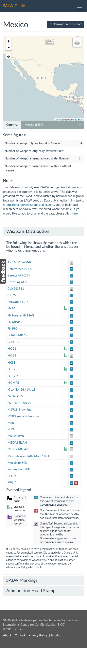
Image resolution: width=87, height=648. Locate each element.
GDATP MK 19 (17, 335)
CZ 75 (11, 295)
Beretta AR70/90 (18, 275)
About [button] (7, 635)
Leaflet (58, 119)
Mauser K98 (15, 436)
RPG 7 (11, 482)
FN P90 (12, 328)
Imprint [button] (55, 635)
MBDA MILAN (17, 442)
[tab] (43, 231)
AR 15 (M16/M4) (19, 262)
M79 (10, 429)
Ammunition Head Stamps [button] (31, 590)
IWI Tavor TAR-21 (19, 402)
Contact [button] (20, 635)
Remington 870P (18, 469)
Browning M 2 (17, 282)
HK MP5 (13, 382)
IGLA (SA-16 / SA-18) (21, 389)
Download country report (67, 24)
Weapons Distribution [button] (27, 231)
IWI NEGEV (15, 396)
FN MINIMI (14, 322)
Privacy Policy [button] (38, 635)
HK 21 (11, 348)
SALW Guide (14, 6)
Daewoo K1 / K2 (18, 301)
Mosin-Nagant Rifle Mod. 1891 (28, 456)
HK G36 (12, 376)
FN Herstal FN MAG (20, 315)
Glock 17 (13, 342)
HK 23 (11, 355)
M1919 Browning (19, 409)
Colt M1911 (15, 288)
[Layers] (77, 42)
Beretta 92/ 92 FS (19, 269)
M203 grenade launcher (23, 416)
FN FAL (12, 308)
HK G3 (12, 369)
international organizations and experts (28, 204)
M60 (10, 423)
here (75, 213)
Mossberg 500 (17, 462)
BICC (80, 119)
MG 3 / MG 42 (17, 449)
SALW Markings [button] (21, 580)
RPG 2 (11, 476)
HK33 (11, 362)
